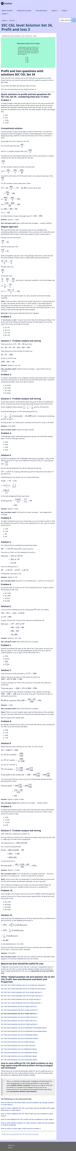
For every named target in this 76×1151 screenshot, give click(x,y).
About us (11, 1145)
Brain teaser (6, 11)
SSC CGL (11, 20)
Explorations (41, 11)
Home (4, 20)
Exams (64, 11)
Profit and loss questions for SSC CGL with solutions (20, 1134)
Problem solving (23, 11)
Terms (10, 1148)
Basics (54, 11)
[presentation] (41, 132)
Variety (4, 14)
